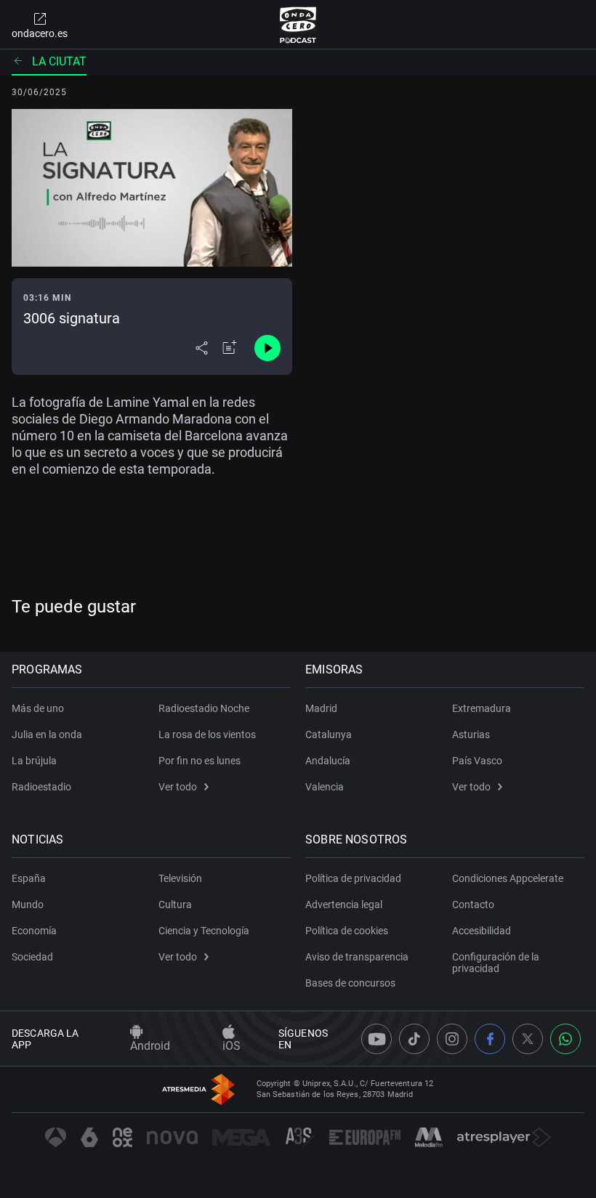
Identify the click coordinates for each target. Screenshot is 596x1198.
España (29, 878)
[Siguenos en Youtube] (376, 1039)
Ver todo (177, 787)
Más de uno (38, 708)
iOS (231, 1046)
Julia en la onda (47, 734)
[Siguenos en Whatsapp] (565, 1039)
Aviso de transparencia (356, 957)
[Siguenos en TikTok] (414, 1039)
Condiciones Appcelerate (507, 878)
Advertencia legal (343, 904)
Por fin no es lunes (199, 760)
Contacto (473, 904)
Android (150, 1046)
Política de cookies (346, 930)
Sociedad (32, 957)
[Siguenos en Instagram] (452, 1039)
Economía (34, 930)
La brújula (34, 760)
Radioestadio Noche (203, 708)
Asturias (471, 734)
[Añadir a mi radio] (230, 348)
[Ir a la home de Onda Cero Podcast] (298, 25)
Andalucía (327, 760)
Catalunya (328, 734)
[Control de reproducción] (267, 348)
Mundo (28, 904)
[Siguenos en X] (527, 1039)
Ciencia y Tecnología (203, 930)
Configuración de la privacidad (495, 962)
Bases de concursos (350, 983)
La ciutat (59, 61)
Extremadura (481, 708)
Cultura (175, 904)
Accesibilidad (481, 930)
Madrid (321, 708)
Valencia (324, 787)
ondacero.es (40, 33)
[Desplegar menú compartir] (202, 348)
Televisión (180, 878)
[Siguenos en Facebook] (490, 1039)
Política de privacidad (353, 878)
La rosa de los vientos (207, 734)
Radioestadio (41, 787)
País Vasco (477, 760)
